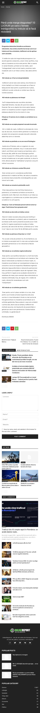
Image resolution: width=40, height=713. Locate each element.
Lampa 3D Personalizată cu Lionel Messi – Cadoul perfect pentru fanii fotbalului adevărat (24, 379)
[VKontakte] (25, 643)
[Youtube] (30, 643)
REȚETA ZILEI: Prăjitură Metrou (9, 341)
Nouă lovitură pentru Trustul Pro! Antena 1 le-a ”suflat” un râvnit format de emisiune (29, 342)
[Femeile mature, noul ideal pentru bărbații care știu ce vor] (6, 590)
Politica (23, 462)
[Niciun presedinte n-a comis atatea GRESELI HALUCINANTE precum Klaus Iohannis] (6, 675)
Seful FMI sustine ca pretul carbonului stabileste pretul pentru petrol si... (10, 466)
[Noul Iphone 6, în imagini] (6, 657)
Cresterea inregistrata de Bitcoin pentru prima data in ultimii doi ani (10, 485)
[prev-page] (3, 386)
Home (2, 7)
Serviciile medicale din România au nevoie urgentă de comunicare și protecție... (23, 607)
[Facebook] (4, 41)
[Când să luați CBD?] (6, 599)
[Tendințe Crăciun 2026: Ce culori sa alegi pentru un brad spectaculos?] (6, 563)
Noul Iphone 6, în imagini (20, 655)
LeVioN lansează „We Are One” (22, 543)
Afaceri (4, 526)
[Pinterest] (12, 41)
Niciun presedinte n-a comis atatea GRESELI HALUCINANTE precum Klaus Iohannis (24, 674)
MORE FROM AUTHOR (23, 350)
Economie (4, 462)
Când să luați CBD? (18, 597)
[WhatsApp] (16, 41)
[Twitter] (8, 41)
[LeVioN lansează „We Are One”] (6, 545)
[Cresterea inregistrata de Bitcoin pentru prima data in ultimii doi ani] (10, 476)
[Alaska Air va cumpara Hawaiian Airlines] (29, 476)
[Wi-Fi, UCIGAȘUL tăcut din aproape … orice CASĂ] (6, 666)
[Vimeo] (20, 643)
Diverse (8, 7)
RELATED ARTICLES (9, 350)
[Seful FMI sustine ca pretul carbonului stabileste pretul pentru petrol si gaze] (10, 457)
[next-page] (6, 386)
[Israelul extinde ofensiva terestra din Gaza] (29, 457)
